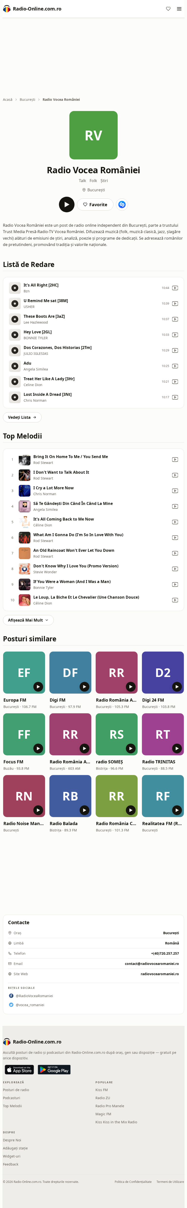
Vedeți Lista (19, 417)
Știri (104, 180)
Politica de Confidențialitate (133, 1182)
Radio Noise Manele (24, 823)
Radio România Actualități (116, 700)
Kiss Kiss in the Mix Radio (116, 1122)
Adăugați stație (15, 1148)
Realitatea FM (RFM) (163, 823)
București (27, 99)
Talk (82, 180)
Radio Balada (64, 823)
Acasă (7, 99)
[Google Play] (54, 1070)
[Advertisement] (93, 58)
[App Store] (19, 1070)
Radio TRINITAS (158, 762)
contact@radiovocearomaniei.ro (152, 963)
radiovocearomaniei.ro (160, 974)
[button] (24, 672)
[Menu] (179, 9)
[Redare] (67, 204)
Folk (93, 180)
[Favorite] (168, 9)
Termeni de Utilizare (170, 1182)
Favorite (98, 204)
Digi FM (57, 700)
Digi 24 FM (153, 700)
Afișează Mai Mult (25, 620)
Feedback (10, 1164)
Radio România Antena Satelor (70, 762)
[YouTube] (175, 288)
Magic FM (103, 1114)
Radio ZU (102, 1097)
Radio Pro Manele (109, 1106)
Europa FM (14, 700)
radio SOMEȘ (109, 762)
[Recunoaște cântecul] (122, 204)
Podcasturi (11, 1097)
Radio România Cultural (116, 823)
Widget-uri (11, 1156)
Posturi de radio (16, 1089)
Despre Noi (12, 1140)
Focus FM (13, 762)
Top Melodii (12, 1106)
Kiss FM (101, 1089)
